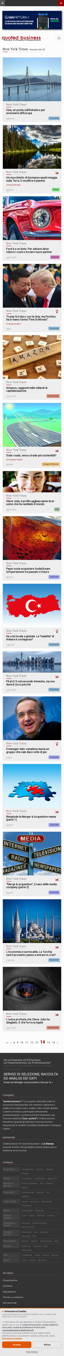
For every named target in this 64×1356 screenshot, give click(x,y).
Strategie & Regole (9, 1224)
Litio (34, 1236)
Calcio (24, 1260)
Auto (45, 1246)
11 (26, 1042)
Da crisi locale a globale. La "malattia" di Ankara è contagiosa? (30, 638)
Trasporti (37, 1246)
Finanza (50, 1215)
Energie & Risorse (51, 464)
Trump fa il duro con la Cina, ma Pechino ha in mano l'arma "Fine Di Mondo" (31, 318)
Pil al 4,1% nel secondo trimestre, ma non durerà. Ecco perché (30, 683)
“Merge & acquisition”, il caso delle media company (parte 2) (31, 886)
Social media (46, 1241)
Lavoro (25, 1201)
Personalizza (32, 1352)
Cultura (46, 1255)
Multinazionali (28, 1192)
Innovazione (53, 396)
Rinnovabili (26, 1232)
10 (21, 1042)
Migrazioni (52, 1178)
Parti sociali (47, 1201)
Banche (49, 1183)
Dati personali (9, 1303)
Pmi (48, 1192)
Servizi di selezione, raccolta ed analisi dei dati (31, 1076)
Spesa (32, 1215)
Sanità (37, 1255)
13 (36, 1042)
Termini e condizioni (13, 1297)
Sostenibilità (27, 1210)
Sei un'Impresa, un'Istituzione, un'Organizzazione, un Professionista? (27, 1061)
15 (48, 1042)
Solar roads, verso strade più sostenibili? (31, 455)
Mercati (25, 1187)
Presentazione (10, 1280)
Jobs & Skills (9, 1201)
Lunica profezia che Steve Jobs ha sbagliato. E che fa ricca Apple (28, 1021)
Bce (41, 1183)
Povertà (25, 1173)
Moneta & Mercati (8, 1184)
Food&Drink (27, 1255)
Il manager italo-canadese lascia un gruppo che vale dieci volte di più (27, 751)
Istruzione (34, 1201)
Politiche (41, 1215)
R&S (56, 1241)
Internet (25, 1241)
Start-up (25, 1196)
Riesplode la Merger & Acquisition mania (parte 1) (31, 818)
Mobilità (55, 257)
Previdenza (26, 1205)
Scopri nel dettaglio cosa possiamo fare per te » (28, 1082)
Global (6, 1178)
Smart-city (26, 1246)
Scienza (34, 1241)
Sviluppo (49, 1169)
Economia (54, 118)
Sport (6, 1260)
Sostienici (8, 1286)
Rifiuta (47, 1344)
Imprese (40, 1192)
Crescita (39, 1169)
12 (31, 1042)
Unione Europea (40, 1223)
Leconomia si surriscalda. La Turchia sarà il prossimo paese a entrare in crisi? (31, 953)
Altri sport (42, 1260)
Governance (27, 1178)
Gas (35, 1232)
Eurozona (26, 1223)
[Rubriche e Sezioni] (2, 3)
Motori (33, 1260)
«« (7, 1042)
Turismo (54, 1255)
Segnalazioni (9, 1291)
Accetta (17, 1344)
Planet (56, 189)
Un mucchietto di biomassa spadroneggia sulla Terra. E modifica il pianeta (31, 179)
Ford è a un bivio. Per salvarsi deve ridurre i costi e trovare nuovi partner (29, 250)
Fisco (24, 1215)
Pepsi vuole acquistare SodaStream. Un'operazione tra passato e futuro (28, 570)
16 (53, 1042)
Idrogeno (44, 1232)
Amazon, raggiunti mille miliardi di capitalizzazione (26, 389)
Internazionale (28, 1227)
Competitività (27, 1169)
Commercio (40, 1178)
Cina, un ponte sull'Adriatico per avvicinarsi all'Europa (25, 112)
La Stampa (48, 1143)
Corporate (54, 577)
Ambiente (39, 1210)
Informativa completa (12, 1338)
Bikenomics (27, 1250)
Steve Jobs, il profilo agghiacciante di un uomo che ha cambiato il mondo (30, 503)
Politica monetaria (30, 1183)
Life (57, 509)
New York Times (16, 104)
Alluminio (26, 1236)
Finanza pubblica (7, 1216)
